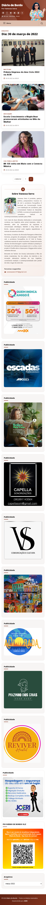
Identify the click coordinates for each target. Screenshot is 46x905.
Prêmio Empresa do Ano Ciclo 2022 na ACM (21, 73)
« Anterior (17, 179)
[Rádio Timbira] (22, 13)
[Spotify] (18, 13)
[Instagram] (7, 13)
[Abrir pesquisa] (41, 23)
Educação (8, 114)
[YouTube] (10, 13)
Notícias (7, 69)
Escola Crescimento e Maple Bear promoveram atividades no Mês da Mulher (22, 119)
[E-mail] (14, 13)
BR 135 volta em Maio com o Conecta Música (23, 165)
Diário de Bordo (12, 5)
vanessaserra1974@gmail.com (17, 272)
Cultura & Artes (11, 161)
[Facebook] (3, 13)
